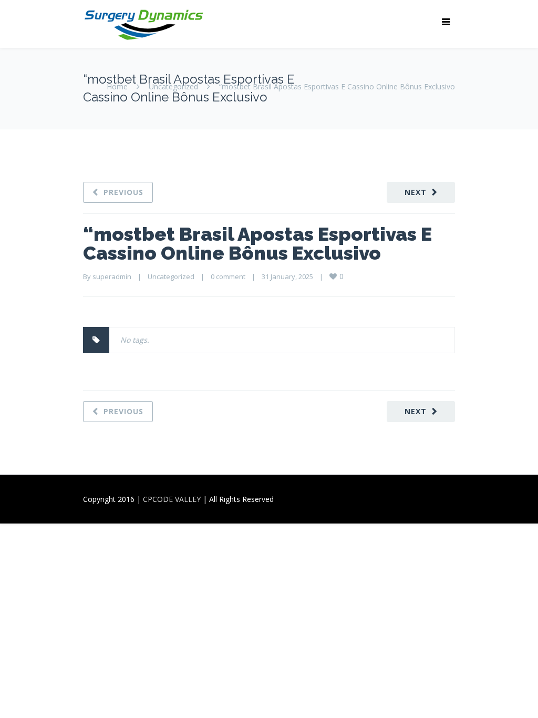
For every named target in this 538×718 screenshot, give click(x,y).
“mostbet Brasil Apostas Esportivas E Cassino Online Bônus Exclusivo (257, 243)
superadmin (111, 276)
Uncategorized (173, 86)
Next (416, 192)
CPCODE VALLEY (172, 499)
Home (117, 86)
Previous (123, 192)
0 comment (228, 276)
